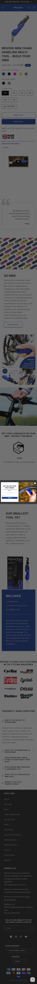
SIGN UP (9, 497)
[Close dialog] (35, 483)
